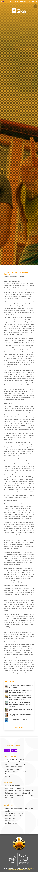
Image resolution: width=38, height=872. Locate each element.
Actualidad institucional (19, 276)
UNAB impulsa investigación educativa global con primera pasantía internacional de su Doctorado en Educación (21, 697)
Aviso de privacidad (12, 786)
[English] (2, 1)
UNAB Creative (10, 818)
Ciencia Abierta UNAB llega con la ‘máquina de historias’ (18, 720)
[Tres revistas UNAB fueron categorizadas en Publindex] (6, 686)
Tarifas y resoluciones (13, 767)
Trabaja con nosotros (13, 769)
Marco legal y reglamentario (15, 764)
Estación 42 (9, 821)
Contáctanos (10, 774)
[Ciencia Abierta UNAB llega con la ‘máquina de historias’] (6, 720)
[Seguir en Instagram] (15, 750)
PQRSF (7, 776)
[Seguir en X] (8, 750)
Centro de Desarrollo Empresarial (18, 813)
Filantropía (15, 1)
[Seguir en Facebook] (5, 750)
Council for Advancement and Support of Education (21, 868)
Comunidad (34, 1)
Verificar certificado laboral (15, 771)
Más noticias (19, 727)
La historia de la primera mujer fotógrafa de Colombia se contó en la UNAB (20, 691)
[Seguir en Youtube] (12, 750)
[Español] (4, 1)
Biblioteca (24, 1)
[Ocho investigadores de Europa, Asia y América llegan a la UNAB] (6, 715)
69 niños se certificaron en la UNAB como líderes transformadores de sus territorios (21, 710)
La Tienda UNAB (11, 823)
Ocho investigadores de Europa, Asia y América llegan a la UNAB (20, 715)
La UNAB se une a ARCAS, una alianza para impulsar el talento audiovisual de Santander (20, 704)
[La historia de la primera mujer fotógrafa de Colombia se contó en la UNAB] (6, 691)
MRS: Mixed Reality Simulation (16, 816)
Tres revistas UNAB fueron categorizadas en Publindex (21, 686)
